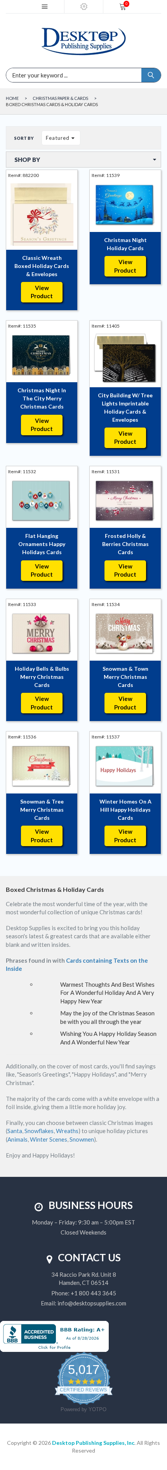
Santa (14, 1130)
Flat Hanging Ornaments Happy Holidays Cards (41, 543)
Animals (17, 1139)
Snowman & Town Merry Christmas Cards (125, 676)
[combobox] (48, 75)
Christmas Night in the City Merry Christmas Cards (41, 398)
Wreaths (67, 1130)
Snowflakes (39, 1130)
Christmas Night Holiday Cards (125, 244)
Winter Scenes (48, 1139)
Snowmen (82, 1139)
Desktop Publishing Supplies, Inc (93, 1442)
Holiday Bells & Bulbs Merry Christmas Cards (42, 676)
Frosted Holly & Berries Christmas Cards (125, 543)
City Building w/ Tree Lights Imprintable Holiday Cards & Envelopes (125, 407)
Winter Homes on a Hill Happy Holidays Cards (125, 809)
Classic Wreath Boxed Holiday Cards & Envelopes (41, 265)
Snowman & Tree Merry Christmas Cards (42, 809)
